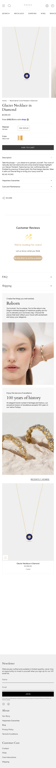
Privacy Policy (39, 698)
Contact (5, 748)
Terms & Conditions (10, 734)
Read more (8, 174)
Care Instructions (9, 757)
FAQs (4, 753)
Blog (4, 725)
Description (6, 157)
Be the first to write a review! (28, 258)
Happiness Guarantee (10, 180)
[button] (9, 6)
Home (4, 101)
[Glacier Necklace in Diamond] (28, 522)
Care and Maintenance (11, 186)
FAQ (4, 277)
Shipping (7, 286)
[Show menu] (3, 6)
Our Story (6, 716)
